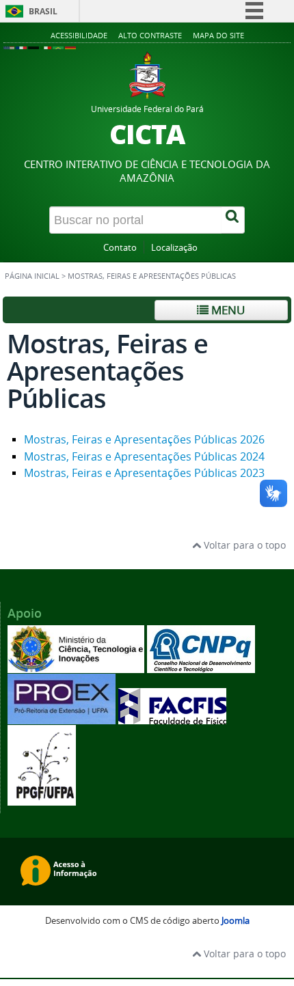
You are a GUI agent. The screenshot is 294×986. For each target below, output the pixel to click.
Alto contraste (150, 35)
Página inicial (32, 276)
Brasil (43, 11)
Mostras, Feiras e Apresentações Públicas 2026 (144, 439)
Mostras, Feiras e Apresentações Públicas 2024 (144, 456)
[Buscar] (233, 220)
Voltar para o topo (243, 544)
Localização (174, 248)
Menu (227, 310)
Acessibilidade (79, 35)
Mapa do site (218, 35)
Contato (120, 248)
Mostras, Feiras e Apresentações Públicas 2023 (144, 472)
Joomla (236, 921)
